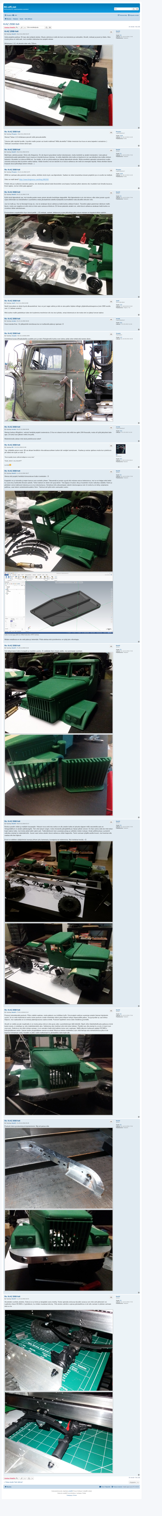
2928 (121, 135)
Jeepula (118, 333)
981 (121, 458)
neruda (118, 318)
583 (121, 322)
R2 (117, 454)
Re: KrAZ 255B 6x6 (12, 132)
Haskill (118, 31)
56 (120, 35)
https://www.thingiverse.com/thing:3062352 (34, 179)
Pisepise (118, 131)
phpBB (70, 1491)
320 (121, 304)
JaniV (117, 300)
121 (121, 337)
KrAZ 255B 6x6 (11, 24)
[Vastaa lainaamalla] (111, 31)
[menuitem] (14, 15)
